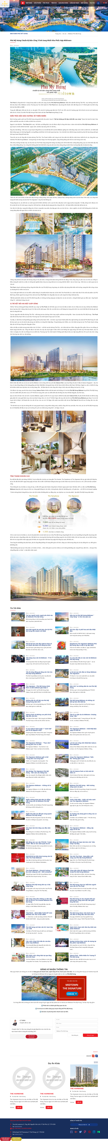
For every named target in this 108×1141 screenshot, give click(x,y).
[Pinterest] (89, 1131)
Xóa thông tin (75, 1035)
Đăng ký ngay (90, 1035)
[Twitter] (80, 1131)
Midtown (29, 3)
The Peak (13, 102)
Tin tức (92, 3)
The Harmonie (17, 1094)
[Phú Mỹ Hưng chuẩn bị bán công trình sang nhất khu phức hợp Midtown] (4, 3)
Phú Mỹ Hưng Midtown (89, 124)
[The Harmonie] (24, 1078)
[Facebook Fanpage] (71, 1131)
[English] (106, 2)
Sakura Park (63, 3)
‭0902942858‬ (5, 1139)
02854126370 (19, 1134)
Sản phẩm (37, 3)
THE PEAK (46, 3)
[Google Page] (76, 1131)
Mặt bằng (84, 3)
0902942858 (18, 1126)
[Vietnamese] (104, 2)
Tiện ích (54, 3)
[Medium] (98, 1131)
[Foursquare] (85, 1131)
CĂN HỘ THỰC (74, 3)
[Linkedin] (94, 1131)
